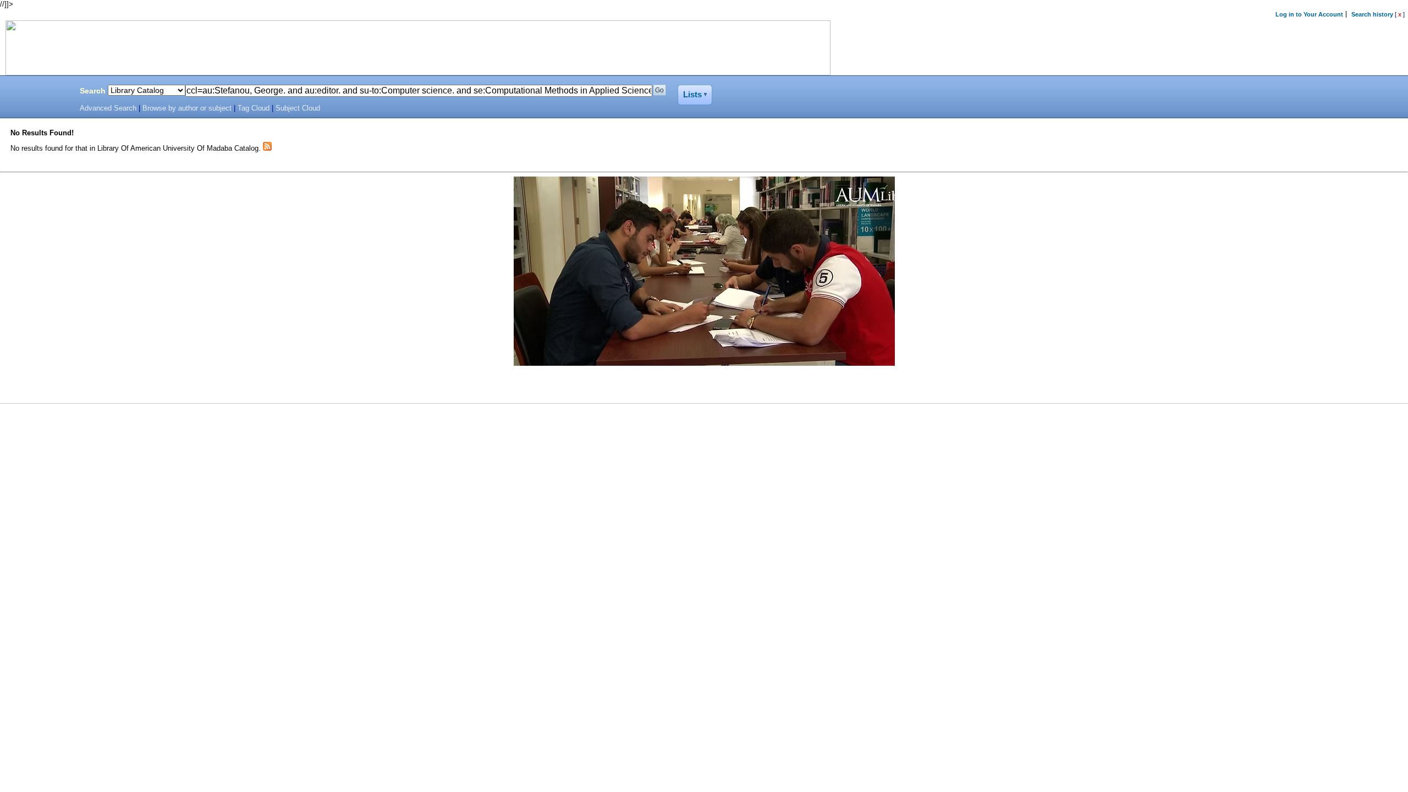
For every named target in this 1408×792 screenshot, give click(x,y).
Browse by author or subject (187, 108)
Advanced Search (108, 108)
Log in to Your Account (1309, 14)
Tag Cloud (254, 108)
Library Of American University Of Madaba (37, 92)
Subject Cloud (298, 108)
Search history (1372, 14)
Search (93, 90)
